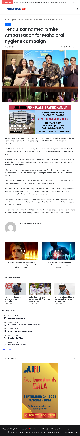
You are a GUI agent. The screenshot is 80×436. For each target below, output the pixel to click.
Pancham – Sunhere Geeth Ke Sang (24, 324)
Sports (13, 20)
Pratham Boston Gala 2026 (20, 331)
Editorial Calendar (40, 432)
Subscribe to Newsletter (55, 432)
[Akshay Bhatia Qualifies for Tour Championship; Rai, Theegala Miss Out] (64, 289)
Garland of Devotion (17, 344)
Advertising (29, 432)
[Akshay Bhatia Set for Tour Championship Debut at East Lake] (15, 289)
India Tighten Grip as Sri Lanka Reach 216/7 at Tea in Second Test (39, 299)
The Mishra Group (65, 429)
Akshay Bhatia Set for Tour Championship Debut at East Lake (15, 299)
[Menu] (3, 9)
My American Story (16, 318)
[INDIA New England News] (16, 9)
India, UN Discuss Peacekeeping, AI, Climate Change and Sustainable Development (40, 2)
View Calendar (6, 349)
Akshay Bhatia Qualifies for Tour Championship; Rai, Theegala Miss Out (64, 299)
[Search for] (77, 9)
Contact (21, 432)
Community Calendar (71, 432)
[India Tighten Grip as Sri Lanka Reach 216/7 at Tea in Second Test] (40, 289)
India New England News (30, 223)
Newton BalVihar (15, 338)
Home (8, 20)
